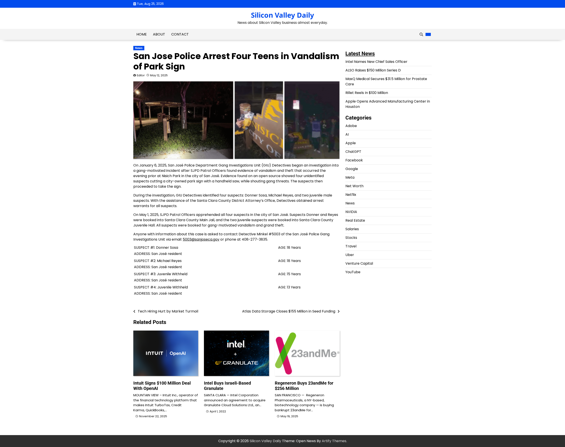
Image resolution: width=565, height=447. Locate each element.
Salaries (352, 229)
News (139, 48)
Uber (349, 254)
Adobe (351, 125)
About (159, 34)
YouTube (352, 272)
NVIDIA (351, 211)
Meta (349, 177)
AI (347, 134)
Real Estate (355, 220)
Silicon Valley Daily (282, 15)
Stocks (351, 237)
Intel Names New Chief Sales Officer (376, 61)
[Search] (421, 34)
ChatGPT (353, 151)
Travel (350, 246)
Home (141, 34)
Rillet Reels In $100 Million (366, 92)
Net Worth (354, 186)
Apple (350, 143)
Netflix (350, 194)
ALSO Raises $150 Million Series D (373, 70)
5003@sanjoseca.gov (201, 239)
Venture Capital (359, 263)
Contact (180, 34)
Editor (141, 75)
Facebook (354, 160)
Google (351, 168)
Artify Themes (334, 440)
